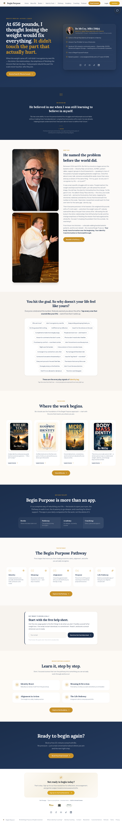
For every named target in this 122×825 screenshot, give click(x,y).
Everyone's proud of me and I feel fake (48, 361)
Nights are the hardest (46, 347)
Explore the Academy (60, 710)
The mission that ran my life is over (75, 361)
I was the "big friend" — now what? (75, 356)
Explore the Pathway (60, 594)
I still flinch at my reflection (59, 328)
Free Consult (94, 3)
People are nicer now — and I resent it (75, 333)
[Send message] (117, 49)
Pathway (60, 3)
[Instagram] (80, 65)
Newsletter (86, 820)
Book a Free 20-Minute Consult (19, 74)
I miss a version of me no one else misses (70, 347)
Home (26, 3)
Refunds (106, 820)
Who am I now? (37, 323)
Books (40, 3)
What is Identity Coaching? (54, 820)
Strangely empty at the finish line (50, 366)
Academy (68, 3)
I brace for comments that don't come (48, 337)
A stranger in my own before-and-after (49, 352)
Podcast (84, 3)
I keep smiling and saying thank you (79, 323)
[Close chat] (117, 10)
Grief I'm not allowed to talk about (51, 371)
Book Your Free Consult (60, 756)
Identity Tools (50, 3)
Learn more (12, 463)
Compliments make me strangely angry (47, 333)
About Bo (33, 3)
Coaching (76, 3)
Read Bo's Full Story (73, 239)
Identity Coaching (69, 820)
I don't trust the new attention (73, 366)
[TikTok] (94, 65)
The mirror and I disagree (73, 371)
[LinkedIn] (99, 65)
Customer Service (96, 820)
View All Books (60, 473)
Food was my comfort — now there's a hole (47, 342)
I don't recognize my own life (55, 323)
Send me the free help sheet (79, 635)
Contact (78, 820)
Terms (112, 820)
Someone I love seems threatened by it (49, 356)
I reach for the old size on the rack (82, 328)
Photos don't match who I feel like (75, 337)
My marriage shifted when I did (75, 352)
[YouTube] (90, 65)
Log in (106, 3)
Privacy (118, 820)
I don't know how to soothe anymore (76, 342)
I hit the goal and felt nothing (38, 328)
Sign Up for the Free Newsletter (59, 793)
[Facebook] (85, 65)
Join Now (114, 3)
